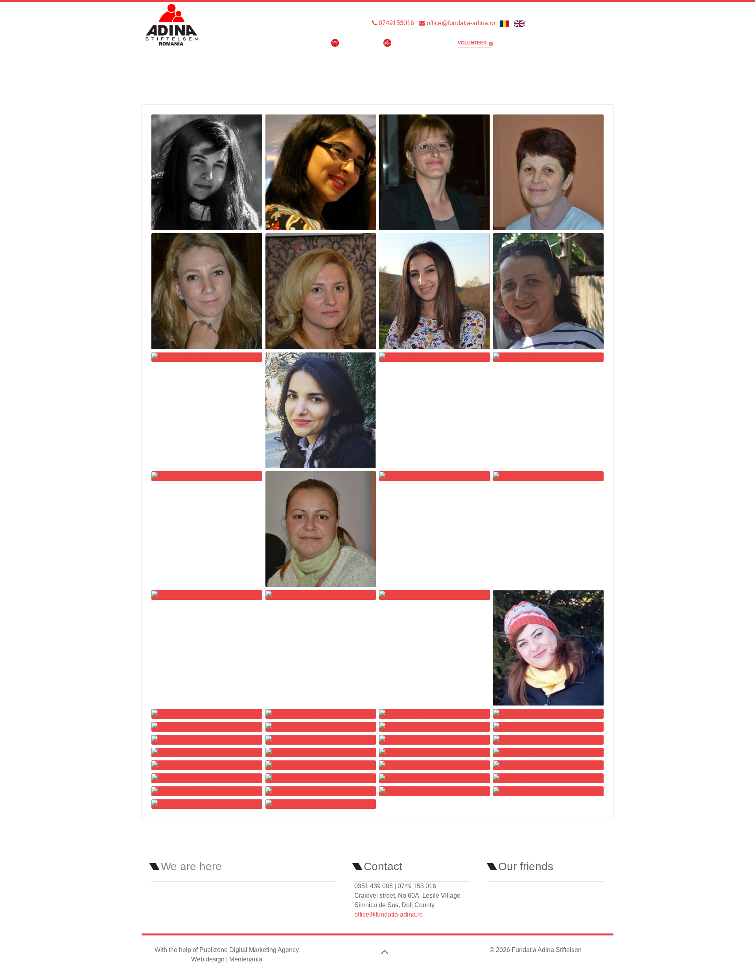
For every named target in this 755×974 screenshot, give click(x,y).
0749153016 (395, 23)
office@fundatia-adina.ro (460, 23)
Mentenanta (245, 959)
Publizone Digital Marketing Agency (249, 949)
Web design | (210, 959)
